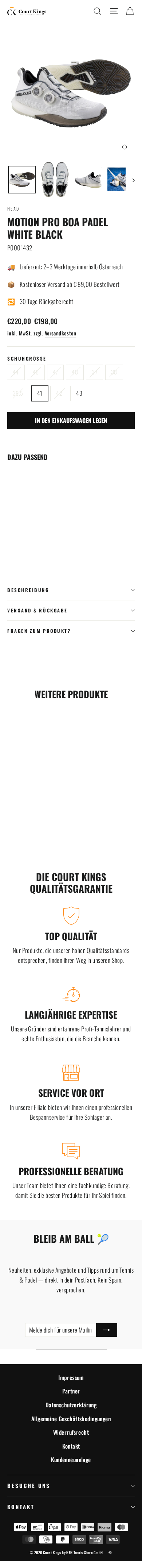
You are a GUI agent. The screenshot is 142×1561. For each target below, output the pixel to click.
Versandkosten (60, 333)
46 (36, 372)
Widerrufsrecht (71, 1432)
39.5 (18, 393)
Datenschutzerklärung (71, 1404)
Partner (71, 1391)
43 (79, 393)
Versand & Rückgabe (37, 610)
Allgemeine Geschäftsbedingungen (71, 1418)
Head (13, 208)
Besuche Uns (28, 1485)
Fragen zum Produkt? (39, 630)
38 (114, 372)
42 (59, 393)
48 (75, 372)
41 (40, 393)
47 (55, 372)
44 (16, 372)
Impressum (71, 1377)
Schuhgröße (27, 358)
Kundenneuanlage (71, 1459)
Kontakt (71, 1446)
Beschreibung (28, 590)
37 (94, 372)
